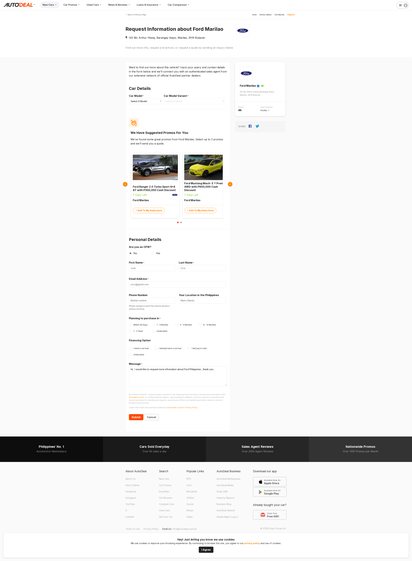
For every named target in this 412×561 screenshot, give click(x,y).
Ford (189, 485)
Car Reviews (165, 498)
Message (135, 363)
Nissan (190, 510)
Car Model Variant (175, 95)
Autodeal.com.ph (136, 397)
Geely (190, 517)
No (135, 253)
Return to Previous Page (136, 15)
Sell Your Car (166, 517)
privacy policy (252, 543)
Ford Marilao (248, 85)
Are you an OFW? (140, 247)
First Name (136, 262)
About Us (131, 479)
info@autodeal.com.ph (184, 529)
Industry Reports (225, 498)
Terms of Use (133, 529)
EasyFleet (164, 491)
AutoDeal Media (225, 485)
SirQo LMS (222, 491)
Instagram (131, 498)
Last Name (185, 262)
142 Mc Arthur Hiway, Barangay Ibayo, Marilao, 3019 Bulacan (167, 37)
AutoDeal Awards (226, 510)
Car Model (135, 95)
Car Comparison (177, 4)
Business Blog (224, 504)
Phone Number (138, 295)
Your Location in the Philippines (199, 295)
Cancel (151, 417)
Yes (158, 253)
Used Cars (93, 4)
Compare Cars (166, 504)
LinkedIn (130, 517)
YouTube (130, 504)
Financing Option (140, 340)
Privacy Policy (151, 529)
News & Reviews (118, 4)
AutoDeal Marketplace (228, 479)
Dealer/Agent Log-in (227, 517)
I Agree (206, 549)
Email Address (138, 278)
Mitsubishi (192, 491)
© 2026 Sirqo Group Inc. (273, 528)
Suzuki (190, 504)
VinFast (190, 498)
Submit (136, 417)
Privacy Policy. (191, 407)
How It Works (133, 485)
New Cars (49, 4)
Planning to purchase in (144, 318)
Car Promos (70, 4)
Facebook (131, 491)
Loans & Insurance (148, 4)
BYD (189, 479)
